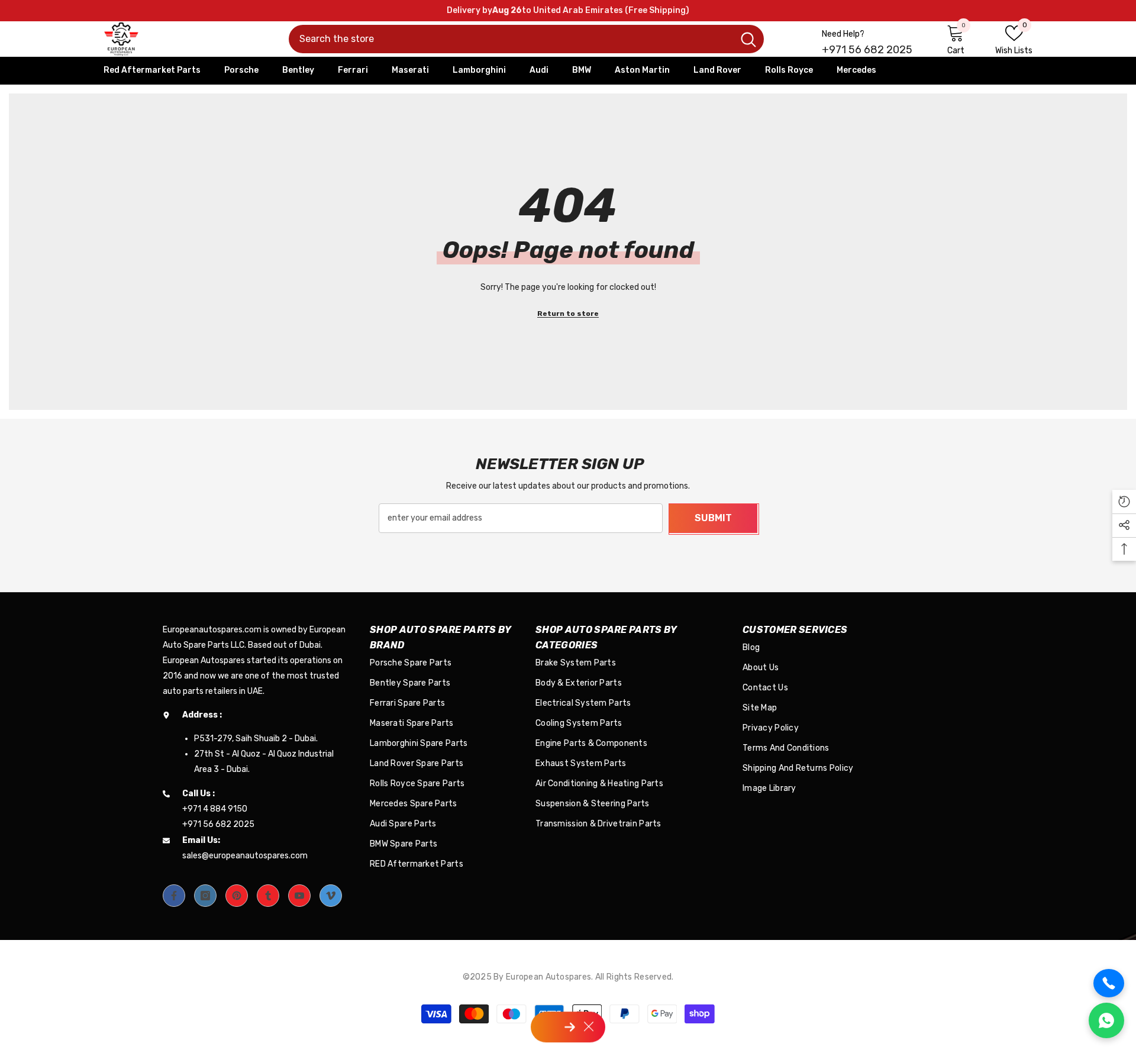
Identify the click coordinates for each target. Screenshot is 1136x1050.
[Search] (526, 39)
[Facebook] (174, 895)
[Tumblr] (268, 895)
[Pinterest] (236, 895)
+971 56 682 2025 (867, 49)
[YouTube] (299, 895)
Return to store (568, 313)
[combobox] (511, 39)
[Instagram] (205, 895)
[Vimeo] (331, 895)
